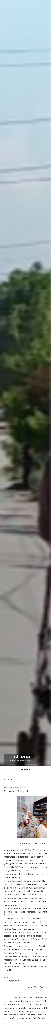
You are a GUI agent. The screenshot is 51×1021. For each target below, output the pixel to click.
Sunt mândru (12, 981)
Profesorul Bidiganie (16, 791)
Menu (27, 769)
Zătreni (21, 757)
